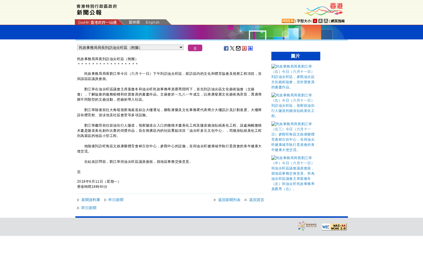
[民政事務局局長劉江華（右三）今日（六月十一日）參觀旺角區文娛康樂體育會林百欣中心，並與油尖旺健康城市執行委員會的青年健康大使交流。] (294, 150)
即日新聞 (88, 208)
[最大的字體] (326, 21)
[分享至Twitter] (232, 48)
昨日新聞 (115, 200)
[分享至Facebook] (226, 48)
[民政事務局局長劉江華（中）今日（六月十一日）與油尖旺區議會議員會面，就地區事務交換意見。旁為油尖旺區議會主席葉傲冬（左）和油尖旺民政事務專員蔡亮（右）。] (294, 189)
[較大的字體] (320, 21)
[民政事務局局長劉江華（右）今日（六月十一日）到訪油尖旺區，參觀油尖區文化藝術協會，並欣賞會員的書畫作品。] (294, 87)
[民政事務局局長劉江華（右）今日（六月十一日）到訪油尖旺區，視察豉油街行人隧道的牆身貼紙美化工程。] (294, 116)
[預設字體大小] (315, 21)
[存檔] (244, 48)
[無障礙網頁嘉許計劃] (307, 226)
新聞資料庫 (90, 200)
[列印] (250, 48)
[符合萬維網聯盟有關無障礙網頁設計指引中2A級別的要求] (334, 227)
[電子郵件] (238, 48)
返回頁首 (256, 200)
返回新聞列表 (229, 200)
